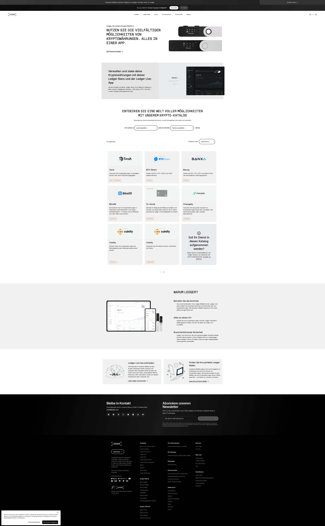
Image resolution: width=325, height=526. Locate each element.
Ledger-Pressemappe (173, 498)
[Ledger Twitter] (123, 414)
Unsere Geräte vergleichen (147, 462)
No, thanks (184, 7)
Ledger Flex (143, 457)
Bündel (142, 465)
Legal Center (199, 475)
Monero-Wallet (144, 495)
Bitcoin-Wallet (143, 482)
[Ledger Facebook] (113, 414)
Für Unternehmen (166, 14)
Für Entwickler (179, 14)
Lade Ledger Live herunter (137, 381)
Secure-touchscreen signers (147, 446)
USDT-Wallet (143, 498)
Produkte (136, 14)
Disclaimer (198, 486)
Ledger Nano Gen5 (145, 451)
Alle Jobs (198, 449)
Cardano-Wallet (144, 490)
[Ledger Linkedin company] (133, 414)
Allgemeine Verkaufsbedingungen (205, 478)
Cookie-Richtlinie (200, 483)
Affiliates (170, 501)
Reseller (170, 496)
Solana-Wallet (143, 487)
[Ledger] (12, 14)
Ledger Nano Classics (146, 459)
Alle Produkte (143, 470)
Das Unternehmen (200, 463)
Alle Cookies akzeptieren (50, 522)
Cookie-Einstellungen (34, 522)
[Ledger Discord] (143, 414)
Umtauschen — (174, 81)
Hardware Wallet (144, 449)
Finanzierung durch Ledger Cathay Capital (179, 455)
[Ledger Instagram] (118, 414)
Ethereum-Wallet (144, 484)
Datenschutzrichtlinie (201, 480)
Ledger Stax (143, 454)
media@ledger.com (112, 409)
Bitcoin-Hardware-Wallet (174, 481)
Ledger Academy (200, 460)
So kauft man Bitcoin (173, 479)
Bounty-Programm (172, 493)
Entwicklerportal (172, 464)
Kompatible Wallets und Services (176, 476)
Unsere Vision (199, 458)
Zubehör (142, 467)
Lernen (156, 14)
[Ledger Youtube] (128, 414)
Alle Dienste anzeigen (113, 51)
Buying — (175, 78)
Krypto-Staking (144, 515)
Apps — (175, 84)
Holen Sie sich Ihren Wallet (198, 381)
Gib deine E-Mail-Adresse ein (174, 418)
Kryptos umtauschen (145, 518)
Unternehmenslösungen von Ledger (177, 446)
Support (189, 14)
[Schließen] (58, 512)
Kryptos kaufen (144, 512)
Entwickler (170, 506)
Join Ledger (199, 446)
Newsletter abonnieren (207, 418)
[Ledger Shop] (316, 14)
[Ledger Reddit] (108, 414)
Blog (197, 466)
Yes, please (174, 7)
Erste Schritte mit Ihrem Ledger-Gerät (177, 473)
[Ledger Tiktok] (138, 414)
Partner (170, 509)
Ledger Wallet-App (145, 473)
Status (169, 504)
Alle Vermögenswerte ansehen (148, 500)
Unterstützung (171, 490)
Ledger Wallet (146, 14)
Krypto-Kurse (143, 510)
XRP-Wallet (143, 492)
